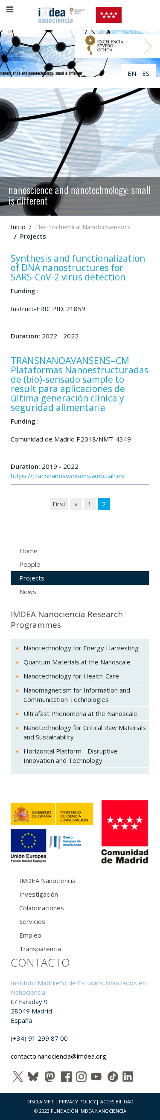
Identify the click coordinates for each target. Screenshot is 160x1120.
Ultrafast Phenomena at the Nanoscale (80, 713)
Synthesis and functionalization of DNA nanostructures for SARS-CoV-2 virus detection (78, 267)
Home (28, 550)
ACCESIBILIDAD (117, 1101)
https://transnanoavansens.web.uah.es (67, 475)
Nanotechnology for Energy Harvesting (81, 648)
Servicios (32, 921)
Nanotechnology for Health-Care (71, 676)
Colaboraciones (41, 908)
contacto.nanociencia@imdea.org (58, 1056)
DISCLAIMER (39, 1101)
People (29, 564)
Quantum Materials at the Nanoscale (77, 662)
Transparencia (40, 948)
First (59, 503)
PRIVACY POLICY (77, 1101)
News (27, 591)
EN (133, 73)
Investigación (38, 894)
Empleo (30, 935)
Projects (31, 578)
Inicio (18, 226)
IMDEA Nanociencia (47, 880)
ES (145, 73)
